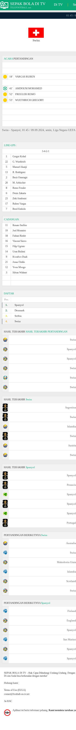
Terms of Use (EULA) (15, 690)
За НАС (8, 701)
